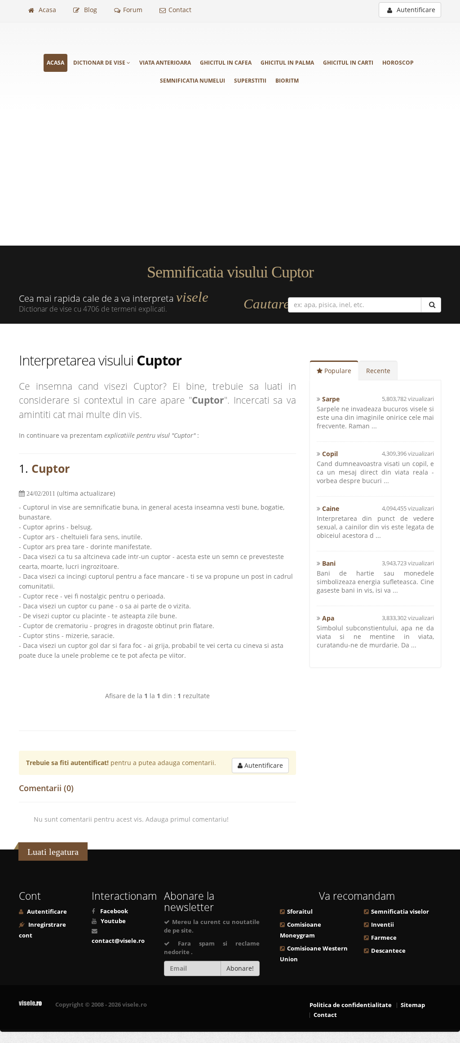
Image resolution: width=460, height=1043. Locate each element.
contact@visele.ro (118, 941)
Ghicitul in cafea (226, 62)
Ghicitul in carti (348, 62)
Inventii (382, 925)
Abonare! (240, 968)
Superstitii (250, 80)
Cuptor (50, 468)
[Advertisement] (230, 178)
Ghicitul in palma (287, 62)
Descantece (388, 951)
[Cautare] (431, 304)
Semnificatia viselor (400, 911)
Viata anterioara (165, 62)
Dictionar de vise (100, 62)
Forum (132, 9)
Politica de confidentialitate (351, 1005)
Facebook (114, 911)
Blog (89, 9)
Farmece (384, 938)
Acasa (46, 9)
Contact (179, 9)
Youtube (113, 921)
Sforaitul (300, 911)
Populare (337, 370)
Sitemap (413, 1005)
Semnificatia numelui (192, 80)
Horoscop (398, 62)
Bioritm (287, 80)
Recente (378, 370)
